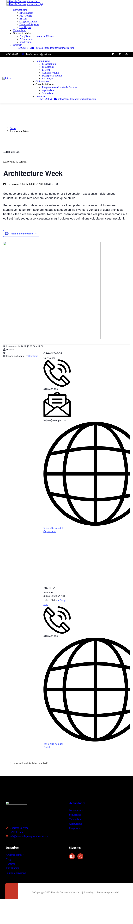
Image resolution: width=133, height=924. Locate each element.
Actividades (77, 803)
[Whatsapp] (126, 54)
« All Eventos (11, 152)
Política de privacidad (108, 892)
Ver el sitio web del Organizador (53, 529)
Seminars (33, 356)
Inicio (13, 128)
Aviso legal (89, 892)
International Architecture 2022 (31, 763)
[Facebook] (113, 54)
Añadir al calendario (22, 233)
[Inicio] (6, 78)
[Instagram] (119, 54)
